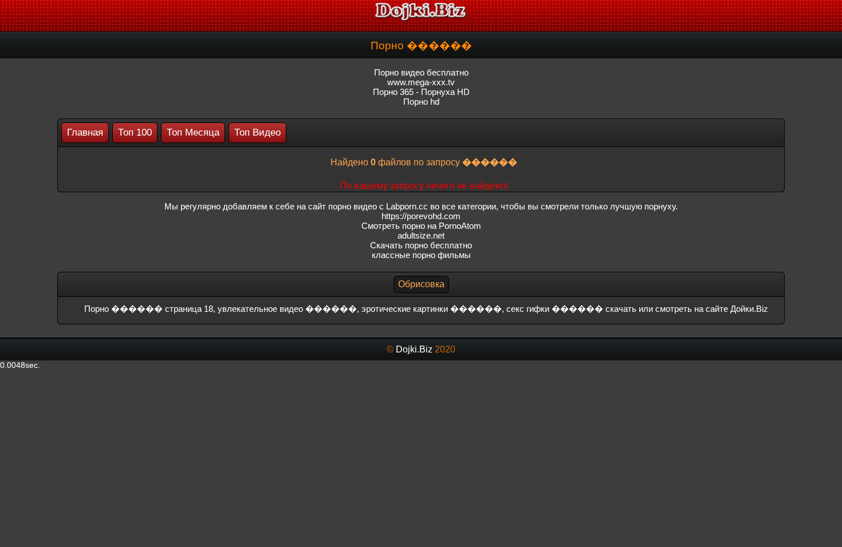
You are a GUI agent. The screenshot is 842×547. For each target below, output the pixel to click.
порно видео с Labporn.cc (378, 206)
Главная (85, 132)
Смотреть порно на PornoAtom (421, 226)
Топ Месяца (193, 132)
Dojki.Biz (414, 349)
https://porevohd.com (421, 216)
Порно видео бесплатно (421, 72)
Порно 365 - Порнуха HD (421, 92)
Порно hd (421, 101)
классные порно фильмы (421, 255)
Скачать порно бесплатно (421, 245)
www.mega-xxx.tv (421, 82)
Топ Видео (257, 132)
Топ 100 (135, 132)
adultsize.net (421, 235)
